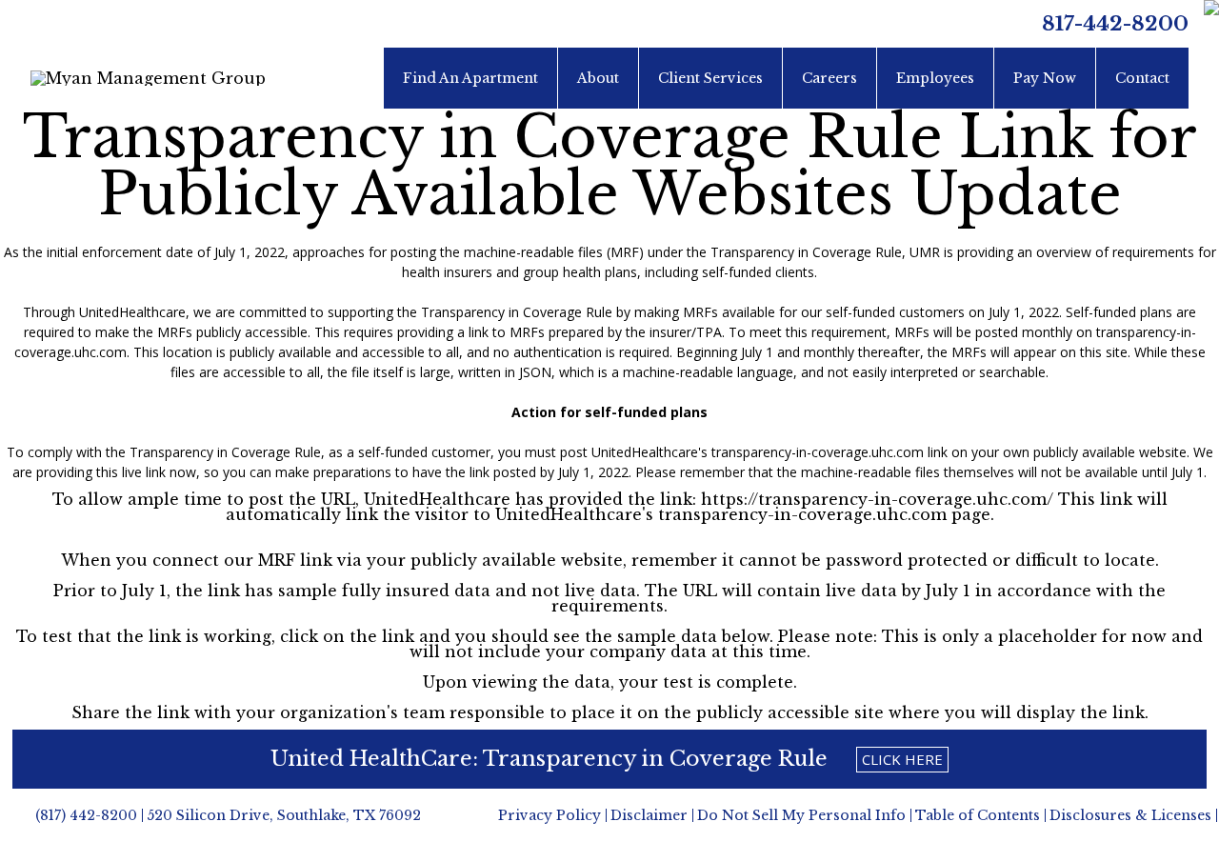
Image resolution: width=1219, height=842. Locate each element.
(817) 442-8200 (86, 815)
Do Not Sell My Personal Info (801, 815)
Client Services (710, 78)
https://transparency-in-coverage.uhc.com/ (874, 499)
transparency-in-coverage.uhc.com (817, 452)
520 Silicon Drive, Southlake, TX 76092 (284, 815)
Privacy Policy (549, 815)
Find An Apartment (470, 78)
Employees (935, 78)
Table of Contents (977, 815)
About (598, 78)
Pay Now (1044, 78)
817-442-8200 (1115, 23)
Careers (829, 78)
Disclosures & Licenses (1130, 815)
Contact (1142, 78)
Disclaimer (649, 815)
